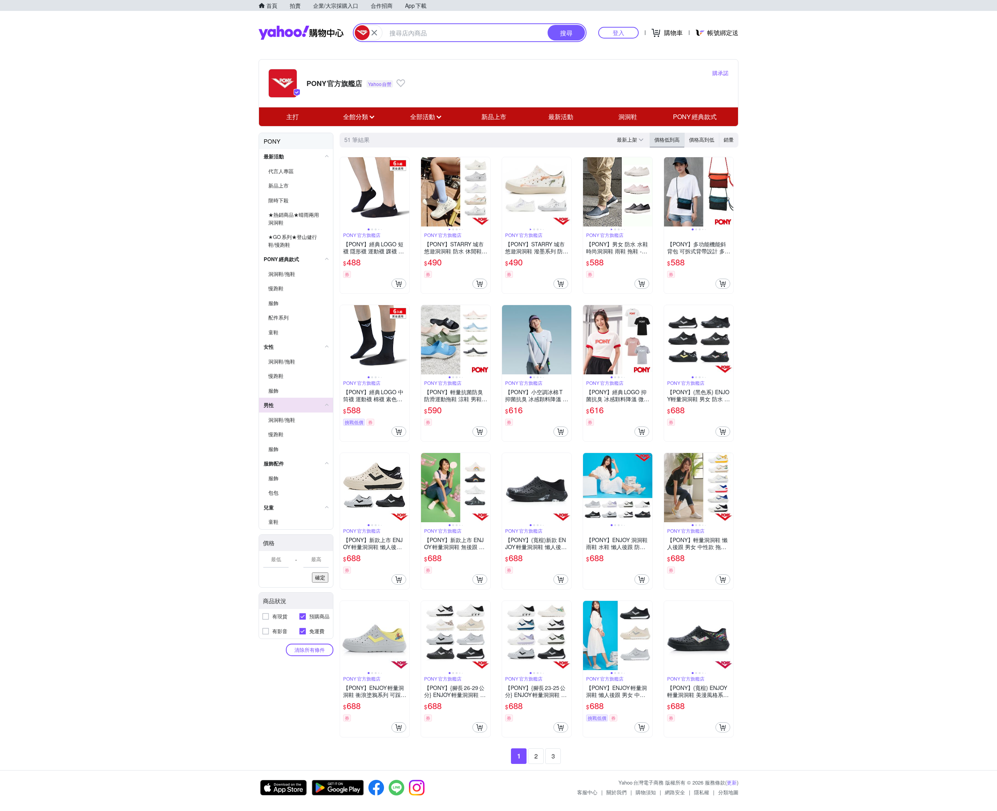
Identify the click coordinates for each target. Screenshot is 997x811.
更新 (732, 782)
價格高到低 (701, 139)
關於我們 (616, 792)
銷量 (729, 139)
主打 (292, 116)
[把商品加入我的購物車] (398, 284)
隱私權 (701, 792)
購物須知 (646, 792)
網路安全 (675, 792)
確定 (320, 577)
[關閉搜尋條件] (374, 32)
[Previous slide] (345, 192)
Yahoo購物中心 (301, 32)
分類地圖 (728, 792)
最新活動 (560, 116)
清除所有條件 (309, 649)
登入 (618, 32)
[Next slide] (404, 192)
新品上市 (493, 116)
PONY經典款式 (695, 116)
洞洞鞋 (627, 116)
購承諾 (720, 73)
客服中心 (587, 792)
